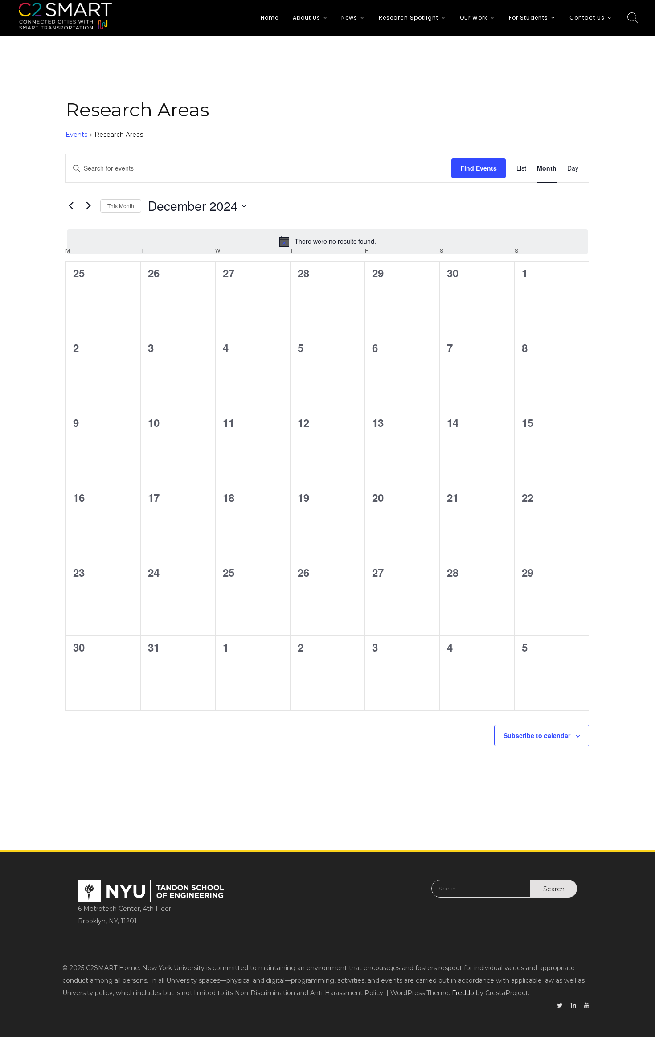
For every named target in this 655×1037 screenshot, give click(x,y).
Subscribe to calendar (537, 735)
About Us (306, 17)
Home (269, 17)
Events (76, 135)
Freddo (463, 993)
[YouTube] (587, 1005)
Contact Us (587, 17)
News (349, 17)
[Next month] (88, 206)
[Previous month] (71, 206)
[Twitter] (560, 1005)
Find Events (478, 168)
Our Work (473, 17)
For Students (528, 17)
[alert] (327, 241)
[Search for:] (480, 895)
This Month (120, 205)
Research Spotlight (408, 17)
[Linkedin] (573, 1005)
